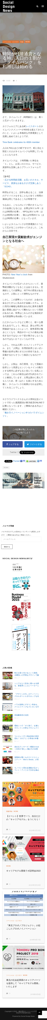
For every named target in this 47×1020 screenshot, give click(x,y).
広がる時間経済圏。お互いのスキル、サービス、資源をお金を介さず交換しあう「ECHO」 (23, 183)
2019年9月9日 (35, 994)
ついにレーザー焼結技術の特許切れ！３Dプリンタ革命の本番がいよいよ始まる (26, 737)
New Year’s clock (19, 274)
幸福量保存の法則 (21, 715)
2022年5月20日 (35, 885)
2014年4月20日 (9, 46)
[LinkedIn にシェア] (38, 461)
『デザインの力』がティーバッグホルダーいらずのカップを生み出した (26, 695)
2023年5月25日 (35, 830)
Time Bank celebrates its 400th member (21, 142)
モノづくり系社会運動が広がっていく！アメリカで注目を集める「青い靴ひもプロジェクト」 (26, 769)
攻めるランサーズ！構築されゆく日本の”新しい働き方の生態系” (26, 748)
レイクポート (32, 126)
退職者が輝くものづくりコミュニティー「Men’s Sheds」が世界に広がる (26, 758)
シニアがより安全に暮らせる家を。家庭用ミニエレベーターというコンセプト (26, 684)
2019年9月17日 (35, 940)
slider (6, 467)
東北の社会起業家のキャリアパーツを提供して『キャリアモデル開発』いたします (23, 983)
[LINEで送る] (31, 461)
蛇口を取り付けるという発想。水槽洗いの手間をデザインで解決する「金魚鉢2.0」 (26, 674)
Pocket (16, 461)
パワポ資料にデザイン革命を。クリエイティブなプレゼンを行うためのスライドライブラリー (26, 706)
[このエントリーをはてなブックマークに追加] (24, 461)
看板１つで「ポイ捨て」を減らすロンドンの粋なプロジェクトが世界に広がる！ (26, 727)
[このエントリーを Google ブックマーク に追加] (21, 461)
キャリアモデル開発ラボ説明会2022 (23, 871)
